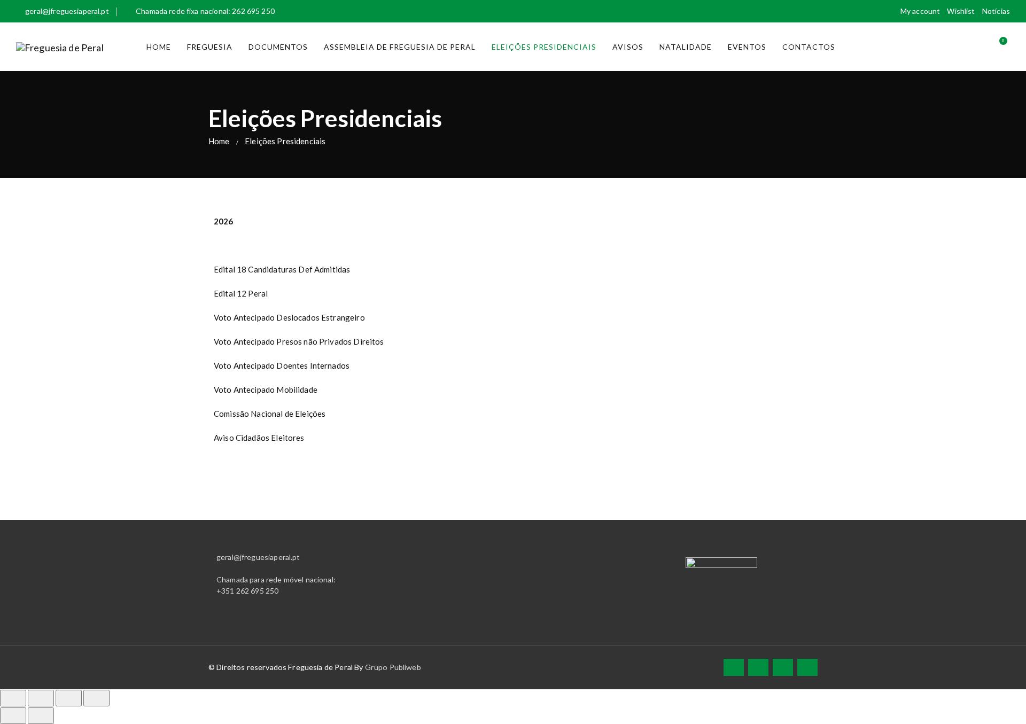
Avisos (627, 46)
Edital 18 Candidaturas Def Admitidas (282, 269)
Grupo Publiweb (393, 667)
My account (920, 10)
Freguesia (209, 46)
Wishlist (961, 10)
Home (158, 46)
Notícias (996, 10)
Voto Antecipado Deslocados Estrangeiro (289, 317)
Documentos (278, 46)
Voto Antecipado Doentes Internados (281, 365)
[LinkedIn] (783, 667)
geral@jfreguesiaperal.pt (67, 10)
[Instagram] (807, 667)
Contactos (808, 46)
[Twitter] (758, 667)
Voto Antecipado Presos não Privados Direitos (299, 341)
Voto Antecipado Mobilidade (265, 389)
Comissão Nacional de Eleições (269, 413)
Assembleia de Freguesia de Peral (400, 46)
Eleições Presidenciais (544, 46)
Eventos (747, 46)
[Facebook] (734, 667)
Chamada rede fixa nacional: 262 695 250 (205, 10)
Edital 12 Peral (241, 293)
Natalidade (685, 46)
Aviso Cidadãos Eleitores (259, 437)
